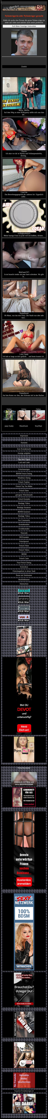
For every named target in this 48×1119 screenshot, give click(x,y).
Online (9, 409)
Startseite (24, 443)
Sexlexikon (24, 567)
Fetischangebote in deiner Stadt (24, 571)
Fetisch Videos (24, 550)
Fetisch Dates (24, 490)
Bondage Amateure (24, 507)
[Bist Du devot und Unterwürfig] (24, 696)
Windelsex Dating (24, 478)
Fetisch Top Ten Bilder (24, 486)
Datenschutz (24, 584)
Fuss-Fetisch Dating (24, 563)
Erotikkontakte (24, 529)
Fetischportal (24, 541)
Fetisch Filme (24, 546)
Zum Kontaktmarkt (24, 449)
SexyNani (38, 426)
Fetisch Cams (24, 558)
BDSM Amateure (24, 512)
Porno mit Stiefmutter (24, 575)
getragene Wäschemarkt (24, 495)
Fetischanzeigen (24, 469)
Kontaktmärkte (24, 524)
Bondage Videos (24, 503)
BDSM (24, 554)
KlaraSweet (24, 426)
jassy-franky (9, 426)
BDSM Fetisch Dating (24, 474)
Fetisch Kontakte (24, 499)
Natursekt (24, 533)
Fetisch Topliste (24, 482)
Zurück (24, 67)
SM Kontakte (24, 537)
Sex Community (24, 520)
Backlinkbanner (24, 580)
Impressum (24, 436)
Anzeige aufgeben (24, 453)
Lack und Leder (24, 462)
